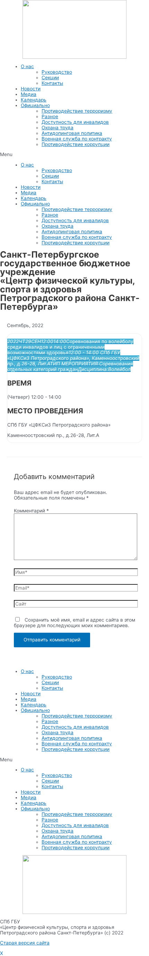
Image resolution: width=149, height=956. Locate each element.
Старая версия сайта (25, 943)
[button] (74, 154)
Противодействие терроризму (77, 111)
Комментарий (31, 510)
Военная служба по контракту (77, 138)
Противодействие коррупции (75, 144)
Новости (31, 88)
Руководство (57, 72)
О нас (27, 66)
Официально (35, 105)
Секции (50, 77)
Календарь (33, 100)
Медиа (28, 94)
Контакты (52, 83)
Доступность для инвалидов (75, 122)
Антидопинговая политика (72, 133)
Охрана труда (57, 127)
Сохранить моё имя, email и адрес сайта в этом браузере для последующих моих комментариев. (74, 622)
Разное (50, 116)
